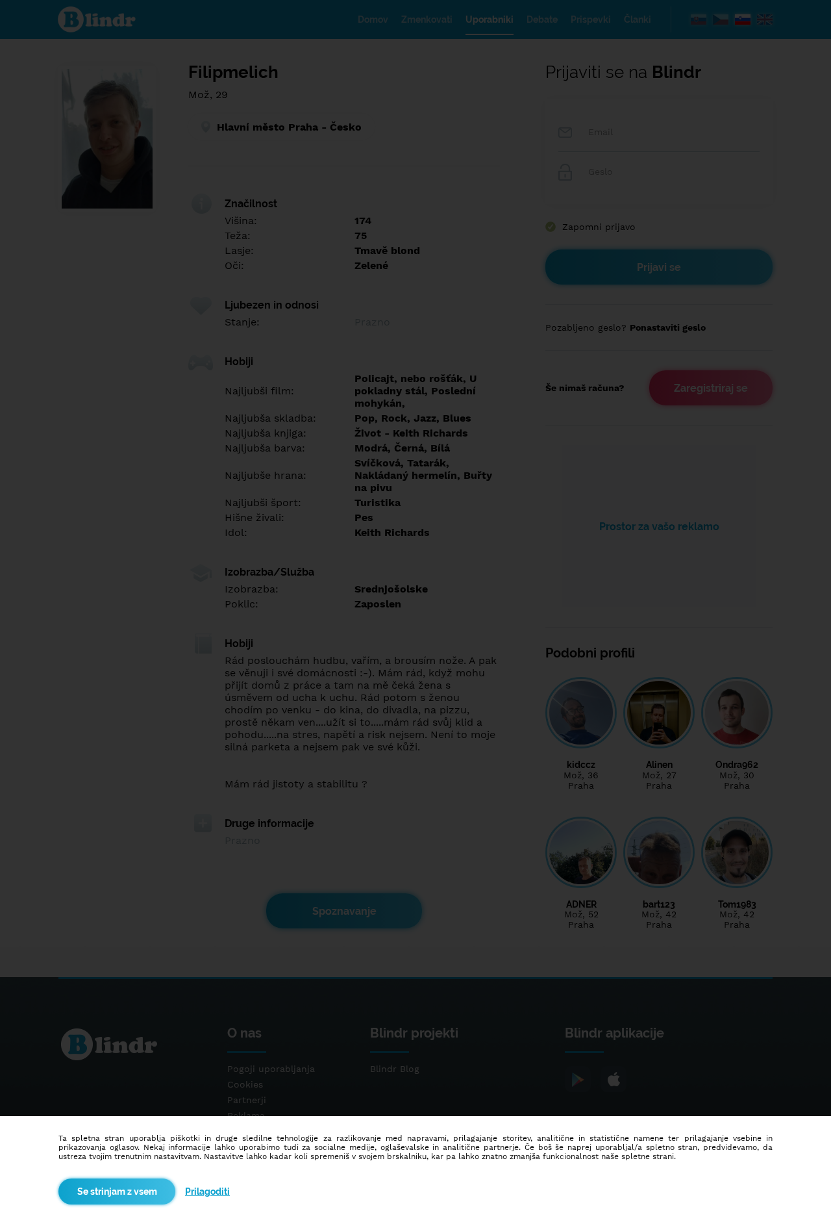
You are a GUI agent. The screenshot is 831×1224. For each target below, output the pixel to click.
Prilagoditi (207, 1191)
